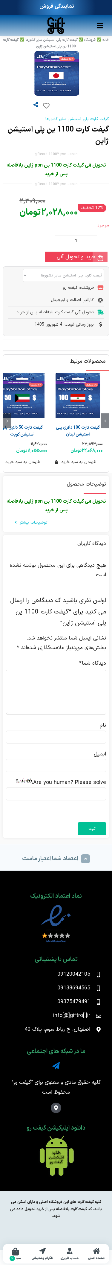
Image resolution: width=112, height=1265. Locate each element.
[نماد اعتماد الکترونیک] (56, 906)
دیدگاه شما (92, 663)
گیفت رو (22, 1082)
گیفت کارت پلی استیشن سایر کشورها (51, 40)
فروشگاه (90, 40)
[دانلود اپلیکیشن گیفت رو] (56, 1138)
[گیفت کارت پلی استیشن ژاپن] (41, 73)
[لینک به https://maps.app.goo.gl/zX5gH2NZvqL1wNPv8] (56, 1108)
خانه (105, 40)
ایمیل (100, 754)
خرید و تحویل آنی (76, 257)
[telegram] (56, 1065)
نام (103, 725)
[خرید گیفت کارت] (56, 19)
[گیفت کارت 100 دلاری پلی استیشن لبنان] (78, 395)
